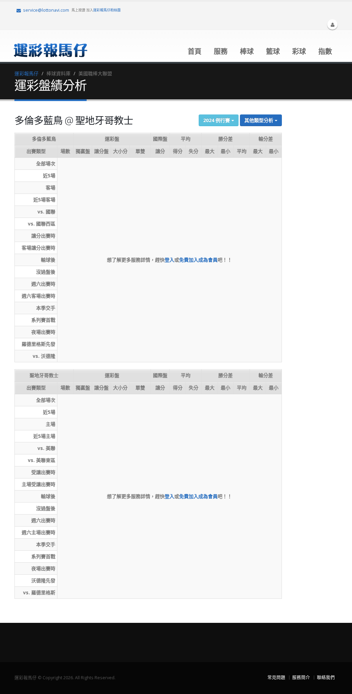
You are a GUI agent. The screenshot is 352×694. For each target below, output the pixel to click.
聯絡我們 (326, 677)
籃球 (273, 51)
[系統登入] (332, 24)
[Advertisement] (319, 216)
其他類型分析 (259, 120)
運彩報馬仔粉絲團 (107, 10)
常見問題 (276, 677)
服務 (221, 51)
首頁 (194, 51)
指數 (325, 51)
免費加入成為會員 (198, 259)
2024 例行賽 (217, 120)
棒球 (247, 51)
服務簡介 (301, 677)
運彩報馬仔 (26, 73)
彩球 (299, 51)
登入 (169, 259)
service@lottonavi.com (46, 10)
